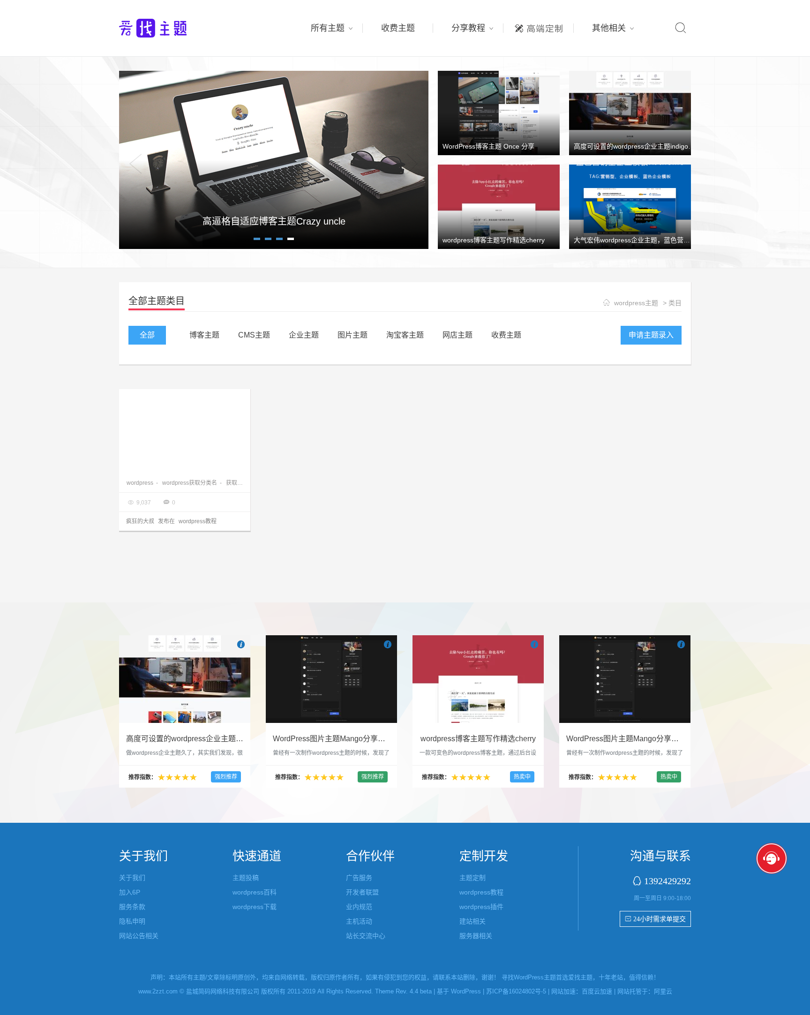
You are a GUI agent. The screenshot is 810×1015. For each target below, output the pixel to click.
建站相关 (472, 921)
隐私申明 (132, 921)
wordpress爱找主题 (170, 28)
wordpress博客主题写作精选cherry (493, 240)
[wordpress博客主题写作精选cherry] (499, 206)
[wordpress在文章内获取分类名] (184, 431)
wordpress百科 (254, 892)
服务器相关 (475, 936)
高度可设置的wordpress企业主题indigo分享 (637, 146)
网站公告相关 (138, 936)
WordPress (466, 991)
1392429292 (667, 881)
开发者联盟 (362, 892)
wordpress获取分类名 (189, 483)
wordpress (140, 483)
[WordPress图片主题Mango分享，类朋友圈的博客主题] (331, 679)
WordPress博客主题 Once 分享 (488, 146)
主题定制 (538, 25)
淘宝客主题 (405, 335)
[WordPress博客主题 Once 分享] (499, 112)
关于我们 (132, 877)
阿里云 (663, 991)
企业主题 (304, 335)
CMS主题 (254, 335)
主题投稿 (245, 877)
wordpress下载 (254, 906)
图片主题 (353, 335)
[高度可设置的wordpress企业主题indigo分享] (630, 112)
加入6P (129, 892)
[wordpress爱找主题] (273, 159)
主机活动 (359, 921)
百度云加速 (597, 991)
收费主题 (398, 28)
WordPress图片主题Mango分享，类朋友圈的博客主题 (363, 739)
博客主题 (204, 335)
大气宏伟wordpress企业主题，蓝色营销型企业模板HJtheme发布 (668, 240)
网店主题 (457, 335)
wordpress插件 (481, 906)
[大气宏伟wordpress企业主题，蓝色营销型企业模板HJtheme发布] (630, 206)
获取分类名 (240, 483)
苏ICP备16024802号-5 (516, 991)
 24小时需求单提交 (655, 919)
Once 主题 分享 (274, 221)
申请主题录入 (651, 335)
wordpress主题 (636, 303)
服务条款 (132, 906)
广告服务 (359, 877)
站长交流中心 (365, 936)
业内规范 (359, 906)
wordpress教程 (198, 521)
